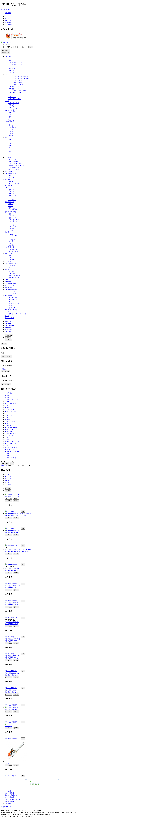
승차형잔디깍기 (13, 220)
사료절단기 (12, 291)
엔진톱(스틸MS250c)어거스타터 (15, 588)
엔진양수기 (12, 125)
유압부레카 (8, 295)
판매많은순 (8, 474)
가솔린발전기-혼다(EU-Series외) (19, 78)
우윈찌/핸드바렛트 (11, 283)
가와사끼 (11, 143)
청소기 (10, 206)
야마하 (10, 153)
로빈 (10, 151)
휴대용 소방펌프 (14, 251)
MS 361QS (8, 726)
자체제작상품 (9, 325)
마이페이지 (8, 24)
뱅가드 (10, 145)
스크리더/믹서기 (10, 173)
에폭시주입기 (9, 318)
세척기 (10, 204)
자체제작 (8, 56)
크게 (11, 463)
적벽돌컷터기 (13, 109)
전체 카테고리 (5, 50)
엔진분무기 (12, 194)
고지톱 (10, 241)
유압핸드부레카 (13, 297)
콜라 (10, 147)
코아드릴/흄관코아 (14, 183)
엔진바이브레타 (13, 159)
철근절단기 (12, 271)
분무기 (7, 187)
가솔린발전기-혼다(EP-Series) (18, 76)
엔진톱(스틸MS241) (11, 570)
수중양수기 (12, 131)
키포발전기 (12, 97)
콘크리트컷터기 (13, 103)
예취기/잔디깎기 (10, 212)
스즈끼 (10, 141)
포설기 (7, 312)
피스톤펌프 (12, 200)
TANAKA (11, 237)
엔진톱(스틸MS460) (11, 709)
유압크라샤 (12, 305)
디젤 (10, 155)
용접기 (10, 267)
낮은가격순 (8, 476)
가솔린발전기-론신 (14, 99)
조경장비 (11, 228)
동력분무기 (12, 190)
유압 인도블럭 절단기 (15, 62)
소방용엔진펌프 (10, 247)
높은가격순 (8, 478)
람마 (10, 115)
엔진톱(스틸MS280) (11, 624)
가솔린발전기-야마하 (15, 82)
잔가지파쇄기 (13, 293)
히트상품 (8, 323)
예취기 (10, 214)
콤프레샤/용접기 (10, 263)
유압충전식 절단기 (14, 277)
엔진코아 (11, 68)
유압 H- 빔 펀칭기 (14, 275)
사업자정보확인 (10, 801)
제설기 (7, 316)
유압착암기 (12, 308)
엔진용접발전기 (13, 89)
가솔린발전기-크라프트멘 (17, 91)
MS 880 (7, 763)
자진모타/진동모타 (14, 167)
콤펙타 (10, 60)
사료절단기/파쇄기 (11, 289)
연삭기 (10, 257)
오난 (10, 149)
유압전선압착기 (13, 299)
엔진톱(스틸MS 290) (11, 641)
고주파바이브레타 (14, 163)
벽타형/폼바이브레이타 (16, 165)
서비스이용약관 (10, 793)
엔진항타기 (8, 185)
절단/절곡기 (9, 269)
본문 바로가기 (5, 9)
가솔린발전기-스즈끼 (15, 84)
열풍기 (7, 279)
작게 (3, 463)
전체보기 (4, 369)
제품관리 (8, 327)
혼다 (10, 139)
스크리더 (11, 175)
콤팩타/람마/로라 (10, 111)
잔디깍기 (11, 216)
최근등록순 (8, 484)
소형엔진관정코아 (11, 310)
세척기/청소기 (9, 202)
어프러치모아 (13, 226)
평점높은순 (8, 480)
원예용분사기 (9, 285)
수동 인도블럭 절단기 (15, 64)
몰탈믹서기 (12, 177)
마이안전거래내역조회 (12, 799)
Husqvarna (11, 239)
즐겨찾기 (8, 13)
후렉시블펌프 (9, 171)
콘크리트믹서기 (13, 72)
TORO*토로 (12, 230)
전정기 (10, 243)
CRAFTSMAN (13, 236)
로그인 (7, 18)
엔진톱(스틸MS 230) (11, 532)
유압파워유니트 (13, 303)
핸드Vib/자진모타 (14, 161)
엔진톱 (7, 232)
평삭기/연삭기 (9, 253)
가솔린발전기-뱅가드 (15, 80)
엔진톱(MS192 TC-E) (12, 496)
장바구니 (8, 22)
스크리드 (11, 70)
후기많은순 (8, 482)
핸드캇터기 (12, 105)
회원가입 (8, 20)
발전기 (7, 74)
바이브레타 (8, 157)
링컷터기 (11, 107)
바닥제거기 (12, 259)
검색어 (6, 47)
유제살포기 (12, 135)
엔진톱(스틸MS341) (11, 658)
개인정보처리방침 (11, 795)
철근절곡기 (12, 273)
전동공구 (8, 281)
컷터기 (10, 58)
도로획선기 (8, 261)
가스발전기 (12, 95)
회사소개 (8, 321)
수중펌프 (11, 133)
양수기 (7, 123)
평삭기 (10, 255)
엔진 (6, 137)
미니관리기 (12, 224)
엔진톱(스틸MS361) (11, 675)
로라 (10, 117)
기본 (7, 463)
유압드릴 (11, 301)
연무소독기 (12, 198)
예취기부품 (12, 218)
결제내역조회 (9, 797)
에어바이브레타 (13, 169)
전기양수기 (12, 129)
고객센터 (8, 331)
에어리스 (11, 208)
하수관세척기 (13, 210)
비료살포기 (12, 192)
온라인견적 (8, 329)
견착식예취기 (13, 222)
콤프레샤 (11, 265)
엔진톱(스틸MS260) (11, 605)
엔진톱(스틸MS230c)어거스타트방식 (17, 551)
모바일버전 (8, 803)
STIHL (10, 234)
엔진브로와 (12, 196)
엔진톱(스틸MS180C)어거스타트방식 (17, 515)
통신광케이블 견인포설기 (17, 314)
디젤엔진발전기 (13, 87)
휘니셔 (10, 66)
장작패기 (11, 245)
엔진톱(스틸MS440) (11, 692)
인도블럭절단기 (10, 121)
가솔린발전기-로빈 (14, 93)
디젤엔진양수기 (13, 127)
